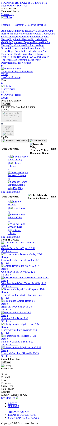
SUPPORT (13, 406)
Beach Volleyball (20, 33)
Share (7, 104)
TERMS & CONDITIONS (22, 414)
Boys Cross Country (39, 33)
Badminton (17, 30)
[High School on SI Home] (13, 22)
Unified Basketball (18, 57)
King (15, 188)
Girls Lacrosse (31, 45)
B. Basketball (16, 24)
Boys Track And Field (19, 51)
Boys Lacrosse (16, 45)
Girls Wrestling (23, 62)
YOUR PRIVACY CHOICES (23, 417)
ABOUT (12, 403)
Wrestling (11, 62)
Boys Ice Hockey (32, 42)
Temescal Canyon (17, 172)
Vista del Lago (15, 224)
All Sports (6, 30)
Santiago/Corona (16, 182)
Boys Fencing (23, 36)
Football (5, 24)
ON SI (13, 2)
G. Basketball (30, 24)
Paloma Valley (15, 158)
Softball (25, 48)
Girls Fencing (37, 36)
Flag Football (16, 39)
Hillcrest (12, 164)
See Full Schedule (10, 191)
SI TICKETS (24, 2)
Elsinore (12, 203)
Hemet (17, 208)
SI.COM (5, 2)
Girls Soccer (14, 48)
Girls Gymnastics (15, 42)
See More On (8, 398)
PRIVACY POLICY (18, 411)
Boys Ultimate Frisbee (17, 54)
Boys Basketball (40, 30)
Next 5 (23, 140)
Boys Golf (36, 39)
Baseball (41, 24)
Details (4, 97)
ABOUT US (21, 5)
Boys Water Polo (20, 59)
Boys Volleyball (36, 57)
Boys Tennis (35, 48)
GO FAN (35, 2)
